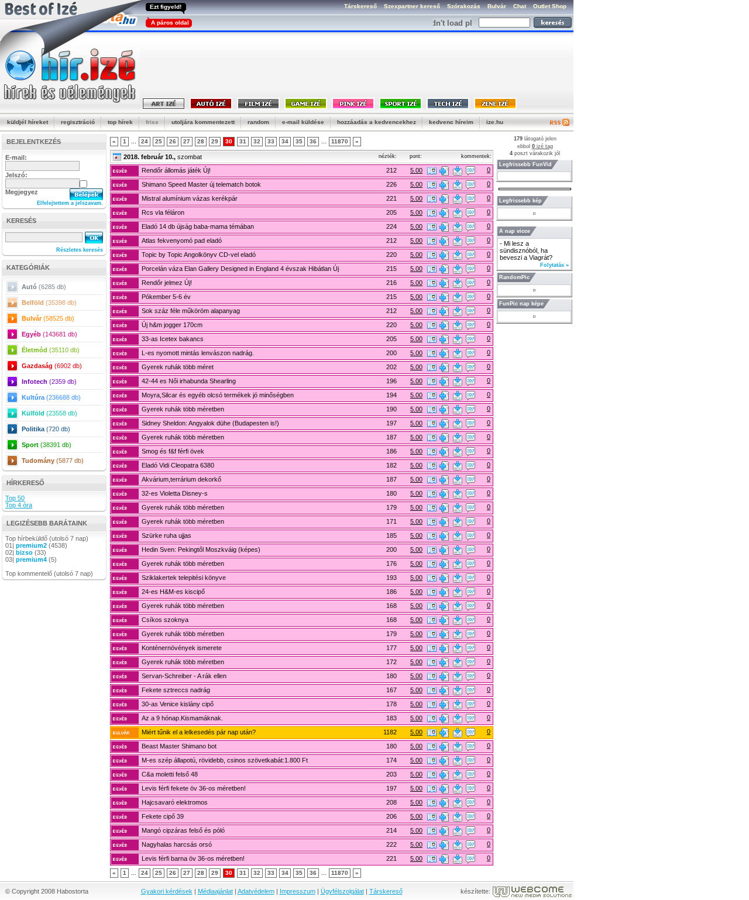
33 (270, 141)
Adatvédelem (256, 891)
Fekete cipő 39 (163, 816)
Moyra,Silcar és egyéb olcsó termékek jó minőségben (218, 395)
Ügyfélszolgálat (342, 891)
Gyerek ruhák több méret (178, 366)
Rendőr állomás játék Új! (176, 170)
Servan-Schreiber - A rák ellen (184, 675)
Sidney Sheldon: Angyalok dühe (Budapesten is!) (210, 423)
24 (144, 141)
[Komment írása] (470, 171)
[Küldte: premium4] (432, 732)
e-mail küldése (303, 122)
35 (299, 141)
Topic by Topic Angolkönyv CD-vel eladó (199, 254)
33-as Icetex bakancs (173, 338)
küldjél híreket (27, 122)
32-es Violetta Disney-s (175, 493)
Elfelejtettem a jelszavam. (70, 203)
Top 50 (15, 497)
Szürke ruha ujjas (166, 535)
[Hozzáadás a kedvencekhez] (444, 171)
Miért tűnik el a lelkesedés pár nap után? (199, 732)
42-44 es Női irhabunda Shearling (189, 380)
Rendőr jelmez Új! (167, 282)
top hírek (120, 122)
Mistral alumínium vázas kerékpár (190, 198)
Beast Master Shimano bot (179, 746)
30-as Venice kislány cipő (178, 703)
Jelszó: (16, 174)
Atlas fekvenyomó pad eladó (182, 240)
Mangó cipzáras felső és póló (183, 830)
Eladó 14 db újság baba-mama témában (198, 226)
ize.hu (494, 122)
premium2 (31, 545)
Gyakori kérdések (167, 891)
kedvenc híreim (451, 122)
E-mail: (16, 157)
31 (242, 141)
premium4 (31, 559)
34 (284, 141)
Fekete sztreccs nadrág (176, 689)
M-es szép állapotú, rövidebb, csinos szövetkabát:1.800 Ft (225, 760)
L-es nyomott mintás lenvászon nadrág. (198, 352)
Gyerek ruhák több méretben (183, 409)
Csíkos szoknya (165, 619)
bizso (24, 552)
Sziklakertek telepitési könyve (184, 577)
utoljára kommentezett (203, 122)
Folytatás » (554, 265)
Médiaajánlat (215, 891)
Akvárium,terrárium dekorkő (181, 479)
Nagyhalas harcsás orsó (177, 844)
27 (186, 141)
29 (214, 141)
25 (158, 141)
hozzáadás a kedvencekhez (376, 122)
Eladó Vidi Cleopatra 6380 (178, 465)
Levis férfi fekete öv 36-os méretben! (194, 788)
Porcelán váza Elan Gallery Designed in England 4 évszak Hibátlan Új (240, 268)
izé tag (542, 146)
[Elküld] (457, 171)
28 (200, 141)
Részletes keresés (79, 250)
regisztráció (78, 122)
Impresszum (297, 891)
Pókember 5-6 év (166, 296)
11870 (339, 141)
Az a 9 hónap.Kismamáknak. (182, 718)
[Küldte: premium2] (432, 171)
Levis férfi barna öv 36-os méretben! (193, 858)
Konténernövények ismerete (182, 647)
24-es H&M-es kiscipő (173, 591)
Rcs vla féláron (163, 212)
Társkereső (386, 891)
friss (152, 122)
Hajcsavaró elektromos (175, 802)
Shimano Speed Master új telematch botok (201, 184)
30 (228, 141)
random (258, 122)
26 (172, 141)
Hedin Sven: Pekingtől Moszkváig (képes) (201, 549)
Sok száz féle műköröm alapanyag (191, 310)
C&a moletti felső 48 (170, 774)
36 (313, 141)
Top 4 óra (18, 505)
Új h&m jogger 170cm (172, 324)
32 (256, 141)
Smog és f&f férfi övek (173, 451)
